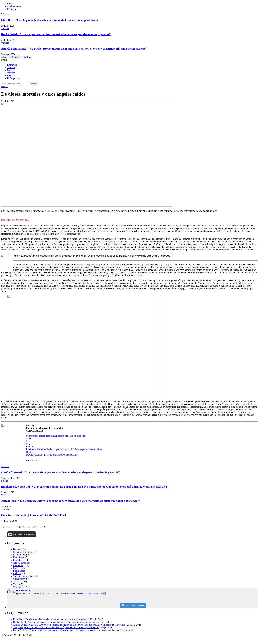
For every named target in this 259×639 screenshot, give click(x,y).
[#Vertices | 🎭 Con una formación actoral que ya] (132, 601)
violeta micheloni (78, 436)
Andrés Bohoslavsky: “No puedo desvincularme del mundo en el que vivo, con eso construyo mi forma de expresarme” (69, 624)
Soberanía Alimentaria (23, 576)
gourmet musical (34, 436)
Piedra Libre (19, 570)
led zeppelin (48, 436)
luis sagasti (59, 436)
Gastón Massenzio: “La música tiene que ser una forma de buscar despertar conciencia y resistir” (60, 472)
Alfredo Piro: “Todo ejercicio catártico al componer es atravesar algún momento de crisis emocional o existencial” (70, 500)
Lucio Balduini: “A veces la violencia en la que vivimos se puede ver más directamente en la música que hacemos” (67, 630)
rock (67, 436)
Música (10, 70)
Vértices (5, 14)
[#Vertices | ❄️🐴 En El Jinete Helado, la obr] (132, 598)
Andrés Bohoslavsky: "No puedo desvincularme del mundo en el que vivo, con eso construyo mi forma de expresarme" (74, 48)
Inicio (10, 3)
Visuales (11, 67)
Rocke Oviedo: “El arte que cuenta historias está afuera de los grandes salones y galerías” (56, 34)
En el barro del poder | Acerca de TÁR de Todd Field (33, 515)
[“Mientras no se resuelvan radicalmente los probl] (49, 601)
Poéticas (11, 75)
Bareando (17, 549)
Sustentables (19, 579)
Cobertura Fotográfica (23, 552)
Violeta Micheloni (17, 219)
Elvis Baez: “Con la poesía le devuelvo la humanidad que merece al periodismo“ (50, 20)
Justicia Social (20, 562)
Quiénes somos (14, 6)
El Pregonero (13, 78)
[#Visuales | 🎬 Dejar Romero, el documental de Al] (216, 601)
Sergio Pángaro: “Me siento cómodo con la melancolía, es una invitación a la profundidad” (56, 627)
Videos (16, 584)
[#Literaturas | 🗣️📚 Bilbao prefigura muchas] (49, 598)
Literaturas (12, 65)
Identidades (18, 560)
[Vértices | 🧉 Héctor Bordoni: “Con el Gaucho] (216, 598)
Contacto (11, 9)
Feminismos (19, 557)
